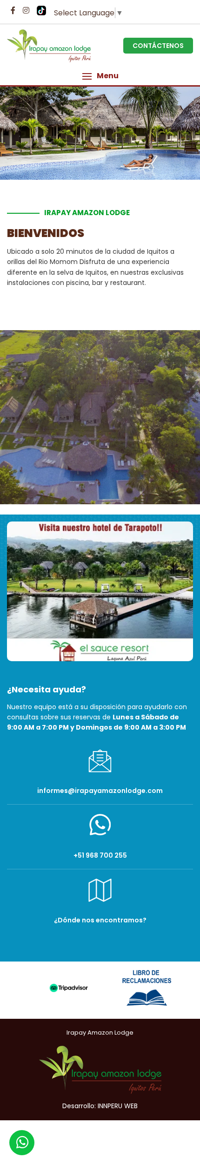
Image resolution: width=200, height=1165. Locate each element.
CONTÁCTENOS (158, 45)
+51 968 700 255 (100, 855)
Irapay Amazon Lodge (100, 1032)
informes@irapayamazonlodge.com (100, 790)
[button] (100, 76)
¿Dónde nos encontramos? (100, 920)
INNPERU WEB (118, 1106)
